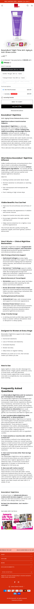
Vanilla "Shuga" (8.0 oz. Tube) (12, 74)
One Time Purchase (10, 89)
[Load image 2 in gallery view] (13, 44)
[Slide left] (4, 44)
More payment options (17, 110)
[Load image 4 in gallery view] (21, 44)
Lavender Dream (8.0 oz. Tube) (13, 69)
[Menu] (2, 5)
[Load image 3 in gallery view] (17, 44)
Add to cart (17, 102)
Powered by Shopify (17, 600)
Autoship (7, 93)
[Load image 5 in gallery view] (25, 44)
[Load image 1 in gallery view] (9, 44)
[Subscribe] (32, 572)
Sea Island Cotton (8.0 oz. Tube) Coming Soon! (16, 82)
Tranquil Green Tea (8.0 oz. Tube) (14, 78)
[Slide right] (30, 44)
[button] (27, 5)
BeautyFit (13, 598)
